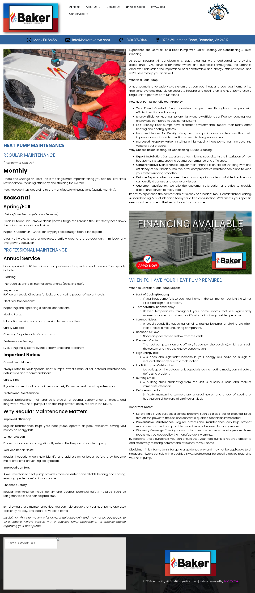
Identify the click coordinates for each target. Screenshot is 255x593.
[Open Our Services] (87, 14)
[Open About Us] (99, 7)
